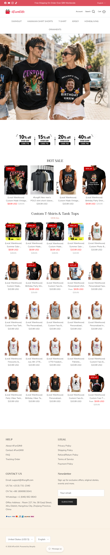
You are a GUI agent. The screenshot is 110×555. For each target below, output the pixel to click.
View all (55, 218)
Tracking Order (13, 459)
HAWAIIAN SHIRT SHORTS (40, 21)
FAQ (8, 454)
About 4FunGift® (14, 445)
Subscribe (67, 502)
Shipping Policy (65, 450)
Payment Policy (65, 463)
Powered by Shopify (27, 546)
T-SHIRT (62, 21)
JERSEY (75, 21)
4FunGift (15, 546)
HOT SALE (55, 161)
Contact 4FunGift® (15, 450)
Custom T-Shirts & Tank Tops (55, 214)
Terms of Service (66, 459)
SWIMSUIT (16, 21)
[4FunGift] (15, 11)
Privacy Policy (64, 445)
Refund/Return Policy (68, 454)
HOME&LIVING (92, 21)
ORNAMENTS (55, 29)
